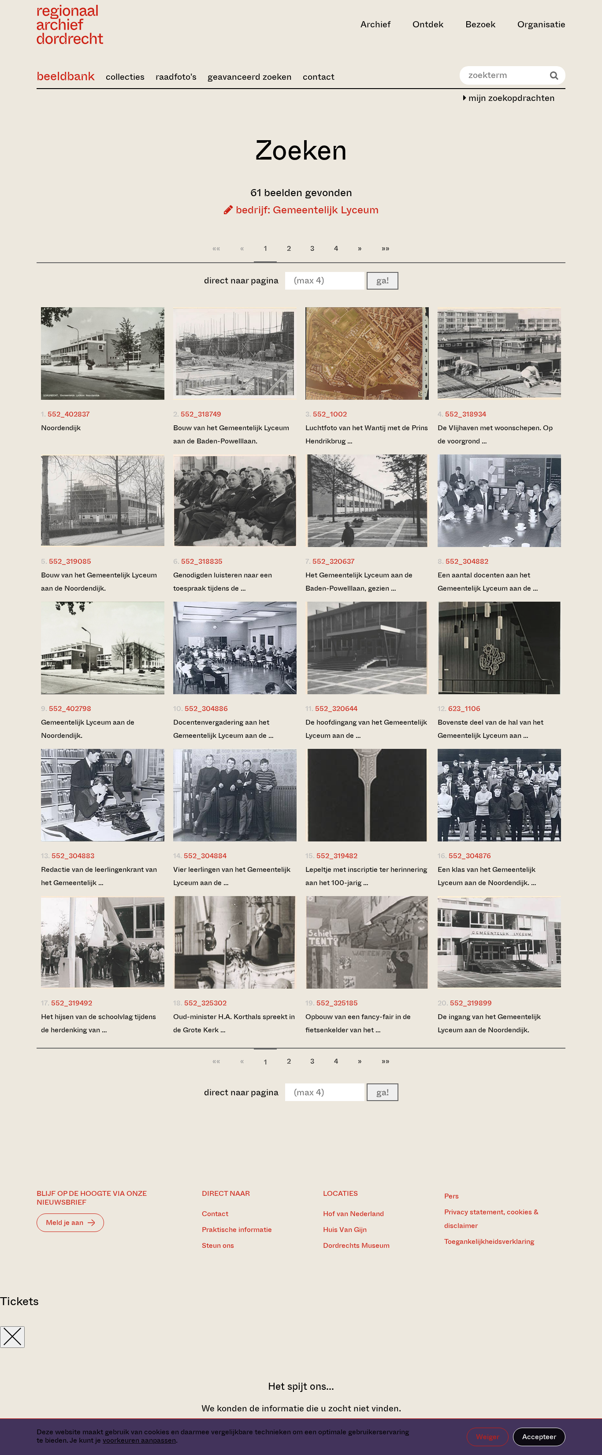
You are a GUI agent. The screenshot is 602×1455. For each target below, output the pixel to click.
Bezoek (480, 24)
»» (386, 248)
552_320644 (336, 708)
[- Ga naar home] (116, 24)
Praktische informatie (237, 1229)
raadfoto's (176, 77)
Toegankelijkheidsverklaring (489, 1241)
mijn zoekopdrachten (510, 98)
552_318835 (202, 561)
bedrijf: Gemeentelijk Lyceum (306, 209)
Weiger (487, 1437)
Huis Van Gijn (345, 1229)
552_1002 (330, 414)
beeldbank (66, 76)
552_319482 (336, 856)
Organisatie (541, 24)
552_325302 (205, 1003)
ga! (382, 280)
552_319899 (471, 1003)
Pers (451, 1196)
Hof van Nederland (353, 1214)
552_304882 (467, 561)
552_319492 (71, 1003)
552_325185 (337, 1003)
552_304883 (73, 856)
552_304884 (205, 856)
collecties (125, 77)
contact (318, 77)
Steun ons (218, 1245)
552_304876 (470, 856)
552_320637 (333, 561)
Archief (375, 24)
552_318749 (201, 414)
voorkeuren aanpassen (139, 1440)
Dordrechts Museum (356, 1245)
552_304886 (206, 708)
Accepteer (539, 1437)
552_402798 (70, 708)
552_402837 (68, 414)
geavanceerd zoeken (250, 77)
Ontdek (427, 24)
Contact (215, 1214)
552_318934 (465, 414)
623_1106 (464, 708)
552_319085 (70, 561)
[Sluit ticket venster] (12, 1337)
